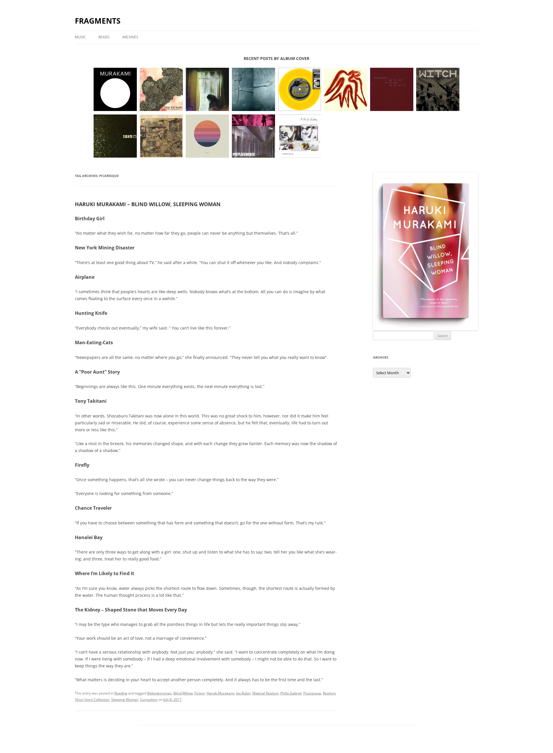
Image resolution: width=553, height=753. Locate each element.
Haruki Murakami (220, 693)
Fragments (97, 21)
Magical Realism (265, 693)
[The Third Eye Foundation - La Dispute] (299, 136)
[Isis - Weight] (115, 136)
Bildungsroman (159, 693)
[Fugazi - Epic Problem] (253, 90)
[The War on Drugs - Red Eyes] (207, 90)
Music (80, 37)
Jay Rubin (243, 693)
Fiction (199, 693)
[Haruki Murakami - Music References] (115, 90)
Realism (329, 693)
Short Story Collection (92, 699)
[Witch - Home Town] (437, 90)
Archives (130, 37)
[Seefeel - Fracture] (391, 90)
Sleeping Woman (124, 699)
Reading (120, 693)
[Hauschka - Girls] (161, 136)
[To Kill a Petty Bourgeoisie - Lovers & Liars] (161, 90)
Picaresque (312, 693)
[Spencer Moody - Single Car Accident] (299, 90)
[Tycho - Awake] (207, 136)
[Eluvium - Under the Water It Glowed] (345, 90)
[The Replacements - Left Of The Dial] (253, 136)
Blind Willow (183, 693)
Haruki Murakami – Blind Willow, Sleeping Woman (148, 204)
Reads (104, 37)
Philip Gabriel (291, 693)
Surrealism (149, 699)
